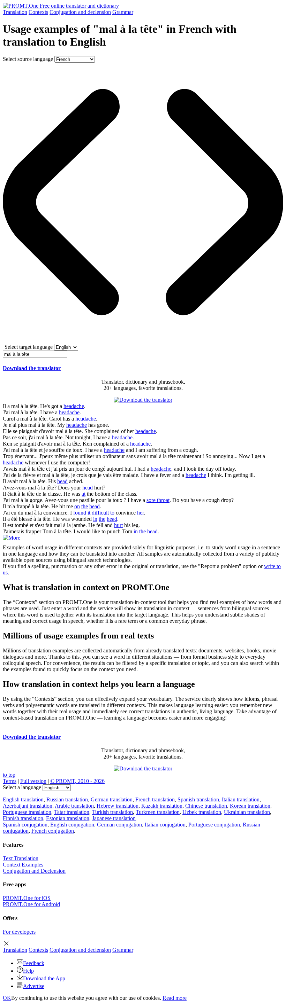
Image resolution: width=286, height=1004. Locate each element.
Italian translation (240, 799)
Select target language (29, 347)
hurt (118, 525)
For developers (19, 932)
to (112, 513)
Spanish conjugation (25, 824)
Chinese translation (206, 806)
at (83, 494)
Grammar (122, 12)
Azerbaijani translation (27, 806)
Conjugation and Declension (34, 871)
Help (28, 971)
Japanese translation (114, 818)
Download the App (44, 978)
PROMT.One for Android (31, 904)
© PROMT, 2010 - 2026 (77, 781)
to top (9, 775)
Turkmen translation (158, 812)
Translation (15, 12)
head (62, 481)
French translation (155, 799)
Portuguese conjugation (214, 824)
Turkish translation (112, 812)
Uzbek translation (201, 812)
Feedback (33, 963)
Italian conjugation (165, 824)
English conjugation (72, 824)
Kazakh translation (161, 806)
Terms (9, 781)
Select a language (22, 787)
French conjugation (52, 831)
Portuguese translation (27, 812)
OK (7, 998)
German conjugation (119, 824)
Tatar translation (71, 812)
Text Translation (20, 858)
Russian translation (67, 799)
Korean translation (250, 806)
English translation (23, 799)
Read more (175, 998)
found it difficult (91, 513)
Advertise (33, 986)
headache (73, 406)
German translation (112, 799)
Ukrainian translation (247, 812)
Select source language (28, 59)
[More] (11, 538)
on (77, 506)
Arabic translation (74, 806)
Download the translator (32, 368)
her (140, 513)
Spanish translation (198, 799)
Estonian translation (67, 818)
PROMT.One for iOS (27, 898)
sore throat (158, 500)
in (95, 519)
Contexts (38, 12)
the (84, 506)
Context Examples (23, 865)
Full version (33, 781)
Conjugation (80, 12)
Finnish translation (23, 818)
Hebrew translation (117, 806)
